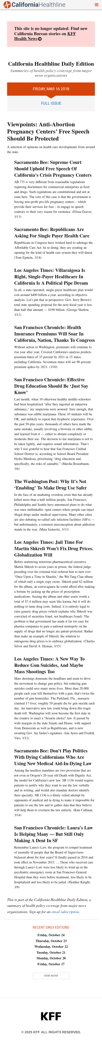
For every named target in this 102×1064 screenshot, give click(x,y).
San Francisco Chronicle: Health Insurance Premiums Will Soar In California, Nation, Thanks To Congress (54, 333)
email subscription (65, 911)
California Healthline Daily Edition (51, 63)
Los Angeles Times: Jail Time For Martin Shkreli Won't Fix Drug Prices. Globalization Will (53, 548)
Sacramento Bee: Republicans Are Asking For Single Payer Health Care (51, 232)
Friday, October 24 (51, 934)
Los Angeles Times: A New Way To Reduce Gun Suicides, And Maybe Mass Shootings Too (49, 665)
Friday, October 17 (51, 963)
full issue (51, 103)
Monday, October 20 (51, 958)
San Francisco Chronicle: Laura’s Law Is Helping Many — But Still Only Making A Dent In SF (53, 834)
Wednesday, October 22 (51, 946)
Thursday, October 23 (51, 940)
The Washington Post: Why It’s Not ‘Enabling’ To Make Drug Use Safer (50, 484)
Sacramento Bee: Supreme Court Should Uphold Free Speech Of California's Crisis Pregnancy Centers (53, 168)
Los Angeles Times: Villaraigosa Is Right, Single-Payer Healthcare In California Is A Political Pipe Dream (51, 276)
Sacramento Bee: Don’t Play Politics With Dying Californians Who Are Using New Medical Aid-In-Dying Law (53, 757)
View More (51, 975)
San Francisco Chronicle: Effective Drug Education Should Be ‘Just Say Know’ (51, 385)
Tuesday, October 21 (51, 952)
